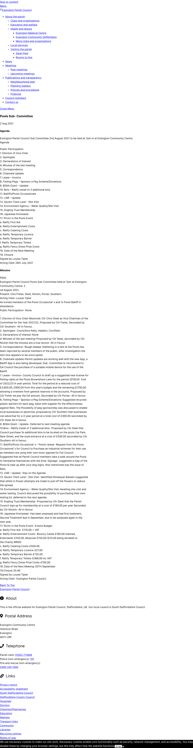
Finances (16, 94)
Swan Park (22, 53)
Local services (19, 45)
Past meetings (19, 69)
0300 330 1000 (9, 667)
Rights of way (8, 737)
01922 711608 (23, 654)
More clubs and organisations (33, 41)
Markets (5, 717)
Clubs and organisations (25, 20)
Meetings (10, 65)
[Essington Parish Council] (16, 10)
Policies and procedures (25, 90)
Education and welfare (24, 24)
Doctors (5, 705)
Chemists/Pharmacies (13, 709)
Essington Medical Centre (31, 33)
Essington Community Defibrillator (36, 37)
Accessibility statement (14, 688)
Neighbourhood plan (23, 81)
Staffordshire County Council (17, 697)
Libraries (5, 729)
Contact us (11, 102)
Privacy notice (8, 684)
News (8, 61)
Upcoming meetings (23, 73)
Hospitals (5, 701)
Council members (15, 98)
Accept (118, 746)
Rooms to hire (24, 57)
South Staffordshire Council (16, 693)
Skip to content (9, 2)
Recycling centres (10, 733)
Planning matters (21, 85)
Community (7, 725)
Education (6, 713)
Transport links (9, 721)
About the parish (15, 16)
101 (32, 659)
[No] (123, 746)
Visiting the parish (21, 49)
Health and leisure (21, 28)
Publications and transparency (23, 77)
